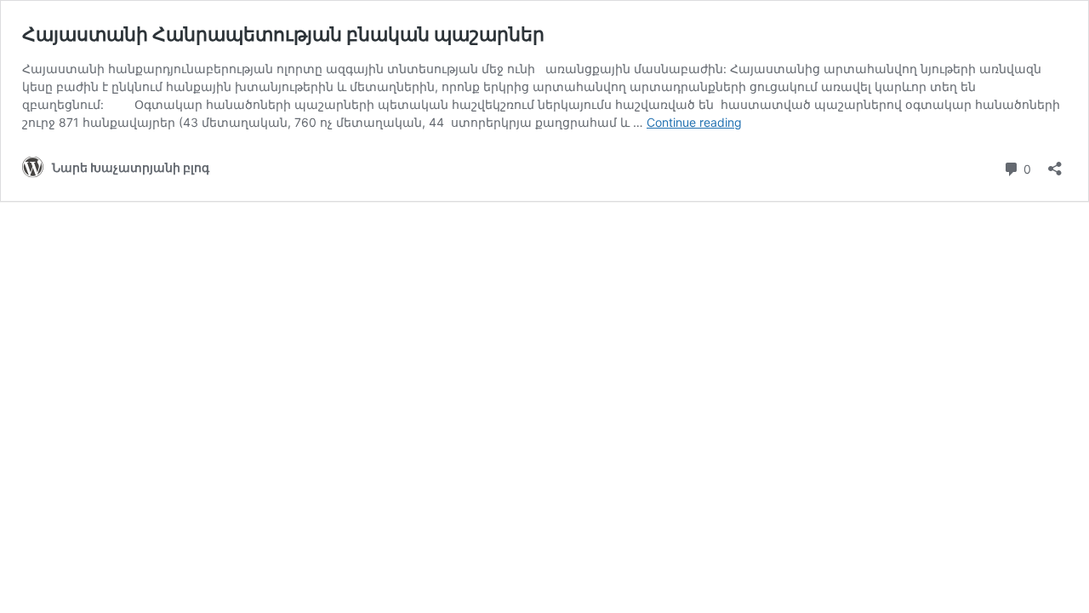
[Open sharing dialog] (1055, 163)
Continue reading (694, 122)
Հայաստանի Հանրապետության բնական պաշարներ (283, 34)
